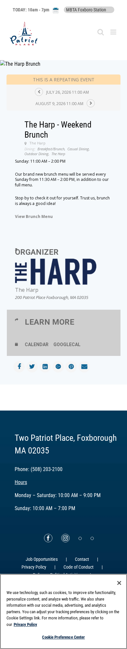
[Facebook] (48, 538)
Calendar (37, 344)
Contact (82, 559)
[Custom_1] (92, 538)
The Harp (26, 289)
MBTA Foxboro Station (86, 9)
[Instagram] (65, 538)
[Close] (119, 583)
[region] (63, 611)
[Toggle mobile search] (100, 32)
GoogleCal (66, 344)
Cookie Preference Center (63, 637)
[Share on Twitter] (32, 366)
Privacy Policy (33, 567)
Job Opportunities (42, 559)
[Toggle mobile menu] (113, 32)
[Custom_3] (80, 538)
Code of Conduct (78, 567)
